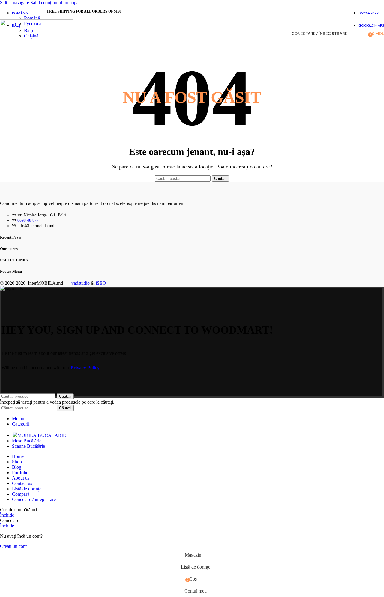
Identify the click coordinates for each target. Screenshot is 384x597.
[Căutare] (353, 34)
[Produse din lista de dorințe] (361, 34)
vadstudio (80, 283)
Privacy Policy (85, 367)
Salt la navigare (15, 2)
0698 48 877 (28, 220)
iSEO (101, 283)
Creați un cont (13, 546)
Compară (20, 494)
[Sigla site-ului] (37, 49)
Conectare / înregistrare (34, 499)
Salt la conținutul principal (55, 2)
